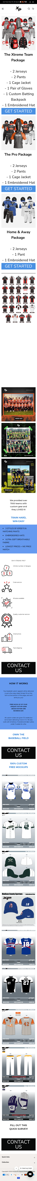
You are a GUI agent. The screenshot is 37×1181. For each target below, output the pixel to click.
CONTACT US (18, 668)
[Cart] (33, 9)
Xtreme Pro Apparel (18, 1171)
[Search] (29, 9)
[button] (3, 8)
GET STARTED (18, 111)
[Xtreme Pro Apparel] (18, 8)
